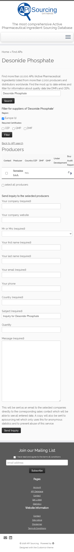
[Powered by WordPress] (53, 543)
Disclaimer (37, 524)
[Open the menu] (68, 37)
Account (37, 487)
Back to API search (12, 143)
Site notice (37, 520)
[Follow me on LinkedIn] (11, 538)
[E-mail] (6, 538)
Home (5, 51)
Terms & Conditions (37, 528)
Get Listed (37, 500)
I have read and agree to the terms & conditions (39, 457)
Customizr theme (45, 547)
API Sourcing (33, 543)
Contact (37, 496)
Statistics (37, 504)
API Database (37, 491)
